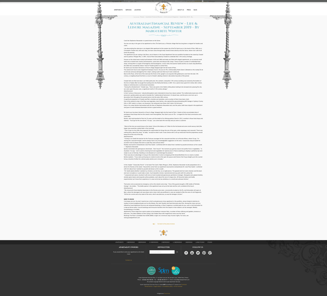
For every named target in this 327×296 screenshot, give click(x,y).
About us (180, 10)
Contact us (128, 260)
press (189, 10)
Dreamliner (167, 293)
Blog (195, 10)
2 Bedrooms (166, 242)
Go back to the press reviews (166, 224)
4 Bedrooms (131, 242)
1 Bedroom (188, 242)
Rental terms (148, 286)
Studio (210, 242)
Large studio (200, 242)
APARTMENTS (119, 242)
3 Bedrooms (142, 242)
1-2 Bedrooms (177, 242)
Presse (142, 17)
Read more (197, 1)
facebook (184, 284)
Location (137, 10)
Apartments (118, 10)
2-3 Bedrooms (153, 242)
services (128, 10)
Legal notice (157, 286)
